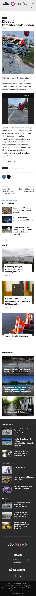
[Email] (9, 177)
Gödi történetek (8, 586)
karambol (16, 168)
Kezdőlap (4, 15)
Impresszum (13, 590)
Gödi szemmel (17, 584)
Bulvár (24, 588)
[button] (31, 8)
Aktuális (9, 584)
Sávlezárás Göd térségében (16, 336)
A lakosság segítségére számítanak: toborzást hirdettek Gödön (18, 411)
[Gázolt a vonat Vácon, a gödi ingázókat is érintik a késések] (7, 210)
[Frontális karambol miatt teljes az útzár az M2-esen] (7, 219)
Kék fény (11, 15)
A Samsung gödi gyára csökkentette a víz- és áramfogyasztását (14, 269)
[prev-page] (3, 239)
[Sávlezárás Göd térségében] (18, 324)
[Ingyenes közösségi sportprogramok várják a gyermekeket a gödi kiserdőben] (7, 525)
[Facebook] (4, 177)
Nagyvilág (9, 588)
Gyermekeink (18, 586)
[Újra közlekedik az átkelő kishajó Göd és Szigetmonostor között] (18, 366)
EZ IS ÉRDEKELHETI (8, 203)
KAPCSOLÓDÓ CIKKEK (9, 200)
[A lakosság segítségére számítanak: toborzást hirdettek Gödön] (18, 406)
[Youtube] (21, 576)
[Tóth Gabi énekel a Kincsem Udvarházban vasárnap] (7, 489)
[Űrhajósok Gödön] (7, 470)
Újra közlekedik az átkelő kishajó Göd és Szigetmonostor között (17, 370)
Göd (10, 168)
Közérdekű (17, 588)
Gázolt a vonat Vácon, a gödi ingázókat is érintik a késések (22, 210)
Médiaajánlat (22, 590)
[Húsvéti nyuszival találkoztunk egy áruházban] (7, 479)
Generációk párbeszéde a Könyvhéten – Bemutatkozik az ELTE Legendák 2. (18, 301)
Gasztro (30, 588)
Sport (3, 588)
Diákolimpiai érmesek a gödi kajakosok (26, 190)
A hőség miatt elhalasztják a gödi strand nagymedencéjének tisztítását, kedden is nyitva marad (17, 389)
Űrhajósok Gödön (19, 467)
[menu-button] (32, 3)
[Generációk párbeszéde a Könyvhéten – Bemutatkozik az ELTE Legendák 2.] (18, 292)
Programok (27, 586)
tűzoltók (23, 168)
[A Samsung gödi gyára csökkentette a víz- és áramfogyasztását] (18, 260)
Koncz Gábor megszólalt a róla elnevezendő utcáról (8, 191)
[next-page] (6, 239)
